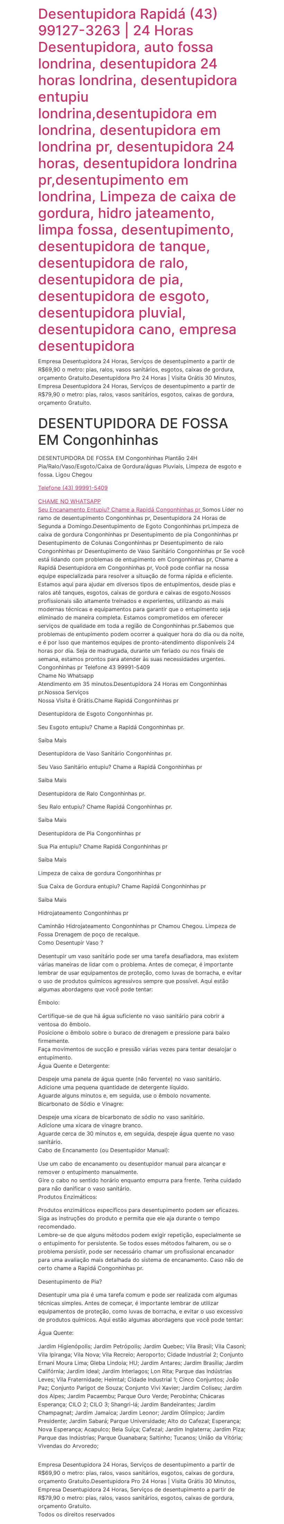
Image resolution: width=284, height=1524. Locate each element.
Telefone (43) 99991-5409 (73, 487)
